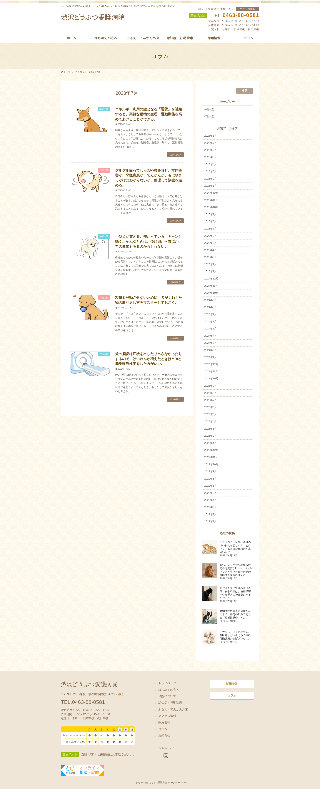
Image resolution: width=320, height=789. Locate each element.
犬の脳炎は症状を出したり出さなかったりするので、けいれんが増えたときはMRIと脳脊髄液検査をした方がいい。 (148, 359)
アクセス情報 (247, 9)
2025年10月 (211, 207)
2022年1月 (210, 521)
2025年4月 (210, 250)
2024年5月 (210, 328)
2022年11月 (211, 457)
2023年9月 (210, 385)
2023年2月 (210, 435)
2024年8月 (210, 307)
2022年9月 (210, 471)
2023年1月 (210, 442)
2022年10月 (211, 464)
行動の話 (209, 116)
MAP (120, 694)
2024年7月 (210, 314)
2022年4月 (210, 499)
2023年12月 (211, 364)
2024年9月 (210, 300)
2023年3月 (210, 428)
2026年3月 (210, 171)
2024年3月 (210, 342)
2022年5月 (210, 492)
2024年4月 (210, 335)
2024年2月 (210, 350)
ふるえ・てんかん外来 (173, 709)
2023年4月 (210, 421)
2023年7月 (210, 399)
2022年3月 (210, 507)
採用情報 (164, 722)
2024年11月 (211, 285)
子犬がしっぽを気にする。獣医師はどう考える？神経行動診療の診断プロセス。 (235, 635)
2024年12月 (211, 278)
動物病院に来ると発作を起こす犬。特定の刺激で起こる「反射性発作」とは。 (235, 614)
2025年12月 (211, 192)
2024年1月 (210, 357)
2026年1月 (210, 185)
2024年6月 (210, 321)
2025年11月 (211, 200)
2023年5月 (210, 414)
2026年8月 (210, 135)
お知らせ (164, 735)
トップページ (167, 683)
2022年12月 (211, 449)
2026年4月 (210, 164)
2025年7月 (210, 228)
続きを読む (175, 154)
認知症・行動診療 (170, 702)
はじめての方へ (168, 689)
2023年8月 (210, 392)
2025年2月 (210, 264)
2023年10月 (211, 378)
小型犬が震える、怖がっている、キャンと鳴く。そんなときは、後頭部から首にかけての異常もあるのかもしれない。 (148, 241)
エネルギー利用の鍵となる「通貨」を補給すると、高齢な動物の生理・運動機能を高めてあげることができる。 (148, 114)
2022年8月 (210, 478)
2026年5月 (210, 157)
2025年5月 (210, 242)
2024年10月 (211, 292)
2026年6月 (210, 149)
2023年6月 (210, 407)
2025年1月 (210, 271)
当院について (167, 696)
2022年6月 (210, 485)
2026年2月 (210, 178)
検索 (245, 90)
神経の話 (209, 109)
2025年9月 (210, 214)
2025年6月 (210, 235)
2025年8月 (210, 221)
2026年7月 (210, 142)
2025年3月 (210, 257)
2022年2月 (210, 514)
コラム (162, 729)
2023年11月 (211, 371)
